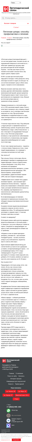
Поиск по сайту (12, 376)
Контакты (21, 376)
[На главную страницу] (16, 9)
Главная (3, 37)
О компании (19, 373)
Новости (10, 384)
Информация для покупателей (16, 381)
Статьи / (16, 27)
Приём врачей (19, 384)
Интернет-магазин (15, 378)
